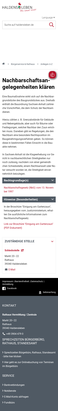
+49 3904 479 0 (14, 333)
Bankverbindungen (14, 384)
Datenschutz (37, 281)
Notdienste (10, 390)
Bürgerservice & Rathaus (23, 64)
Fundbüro (9, 402)
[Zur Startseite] (29, 7)
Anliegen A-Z (46, 64)
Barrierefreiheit (22, 281)
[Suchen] (51, 24)
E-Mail (10, 269)
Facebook (12, 288)
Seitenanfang (49, 292)
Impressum (7, 281)
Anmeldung (7, 284)
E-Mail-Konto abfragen (16, 396)
